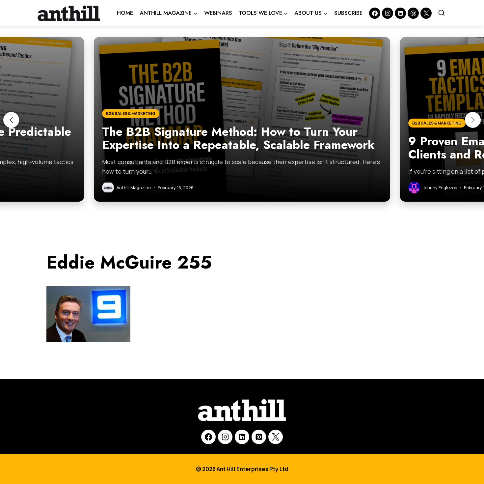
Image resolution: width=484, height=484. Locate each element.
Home (125, 13)
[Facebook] (374, 13)
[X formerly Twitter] (426, 13)
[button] (11, 120)
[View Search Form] (441, 13)
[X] (275, 437)
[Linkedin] (400, 13)
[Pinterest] (413, 13)
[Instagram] (387, 13)
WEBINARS (218, 13)
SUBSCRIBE (348, 13)
